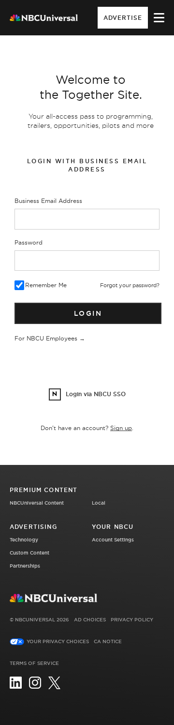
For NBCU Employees (49, 338)
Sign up (121, 428)
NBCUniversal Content (37, 503)
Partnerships (25, 566)
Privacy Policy (132, 619)
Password (28, 242)
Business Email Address (48, 201)
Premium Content (43, 490)
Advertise (122, 18)
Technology (24, 539)
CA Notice (108, 641)
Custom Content (29, 552)
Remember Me (46, 285)
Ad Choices (90, 619)
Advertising (33, 527)
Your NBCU (112, 527)
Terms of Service (34, 663)
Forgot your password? (130, 285)
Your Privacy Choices (58, 641)
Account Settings (113, 539)
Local (98, 503)
